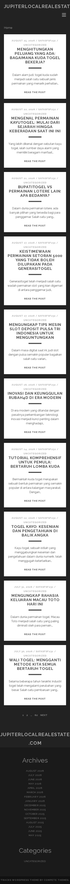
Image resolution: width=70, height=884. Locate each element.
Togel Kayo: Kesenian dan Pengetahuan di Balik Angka (35, 530)
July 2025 (34, 826)
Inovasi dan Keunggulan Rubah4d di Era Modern (35, 395)
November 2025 (35, 809)
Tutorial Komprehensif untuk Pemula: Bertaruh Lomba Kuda (35, 462)
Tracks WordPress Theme (20, 880)
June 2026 (35, 779)
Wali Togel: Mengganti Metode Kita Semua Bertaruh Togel (35, 664)
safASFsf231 (47, 40)
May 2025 (35, 835)
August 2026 (35, 771)
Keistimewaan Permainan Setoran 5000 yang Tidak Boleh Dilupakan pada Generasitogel (35, 260)
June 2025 (35, 831)
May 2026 (35, 783)
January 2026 (35, 801)
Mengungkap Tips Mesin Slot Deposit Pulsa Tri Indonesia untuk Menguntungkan (35, 331)
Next (44, 715)
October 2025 (35, 814)
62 (36, 715)
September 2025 (35, 818)
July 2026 (35, 775)
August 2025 (35, 822)
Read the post (35, 92)
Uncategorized (35, 45)
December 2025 (35, 805)
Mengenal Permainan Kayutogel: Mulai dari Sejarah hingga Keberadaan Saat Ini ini (34, 124)
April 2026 (35, 788)
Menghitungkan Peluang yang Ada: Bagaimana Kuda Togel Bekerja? (35, 55)
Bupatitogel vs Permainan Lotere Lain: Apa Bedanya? (35, 191)
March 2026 (35, 792)
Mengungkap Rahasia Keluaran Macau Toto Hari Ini (35, 599)
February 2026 (35, 796)
